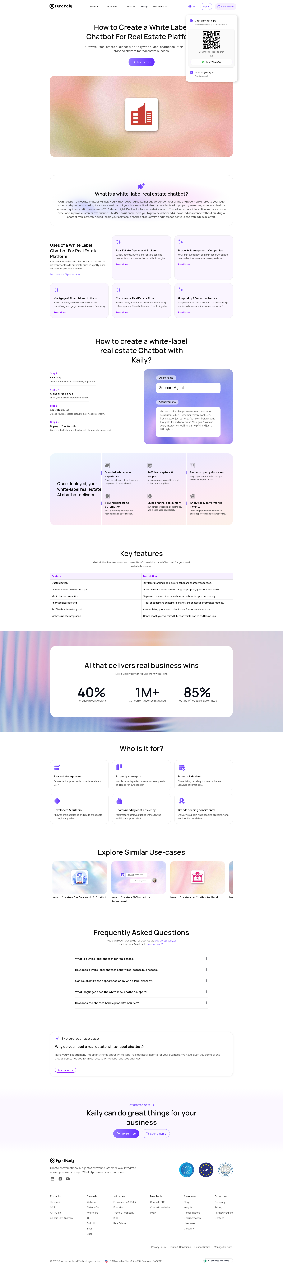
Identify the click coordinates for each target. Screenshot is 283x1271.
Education (118, 1207)
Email (89, 1228)
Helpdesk (55, 1202)
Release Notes (192, 1212)
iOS (88, 1218)
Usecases (189, 1223)
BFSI (115, 1218)
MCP (52, 1207)
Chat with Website (160, 1207)
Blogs (187, 1202)
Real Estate (119, 1223)
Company (220, 1202)
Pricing (218, 1207)
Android (91, 1223)
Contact (219, 1218)
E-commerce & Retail (124, 1202)
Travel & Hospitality (123, 1212)
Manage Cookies (223, 1247)
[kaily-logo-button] (62, 1160)
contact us (153, 944)
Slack (89, 1234)
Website (91, 1202)
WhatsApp (92, 1212)
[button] (96, 6)
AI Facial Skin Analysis (61, 1218)
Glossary (189, 1228)
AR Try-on (55, 1212)
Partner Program (224, 1212)
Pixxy (153, 1212)
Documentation (192, 1218)
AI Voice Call (93, 1207)
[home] (61, 6)
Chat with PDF (157, 1202)
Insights (188, 1207)
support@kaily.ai (165, 940)
